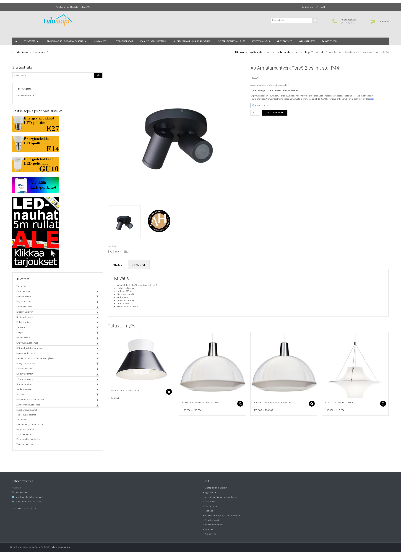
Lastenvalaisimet (24, 368)
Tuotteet (29, 41)
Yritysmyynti (284, 41)
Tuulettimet (21, 419)
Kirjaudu (309, 7)
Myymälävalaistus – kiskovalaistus (221, 497)
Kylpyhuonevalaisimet (27, 342)
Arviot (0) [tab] (139, 264)
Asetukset (240, 404)
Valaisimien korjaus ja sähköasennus (222, 515)
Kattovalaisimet (260, 52)
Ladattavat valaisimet (26, 409)
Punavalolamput (24, 434)
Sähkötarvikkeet (24, 389)
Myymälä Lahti (211, 492)
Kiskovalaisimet (23, 322)
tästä (371, 98)
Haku (98, 75)
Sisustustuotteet (24, 384)
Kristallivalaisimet (24, 311)
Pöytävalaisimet (24, 301)
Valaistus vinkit (212, 520)
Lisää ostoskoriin (275, 112)
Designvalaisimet (24, 317)
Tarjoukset (21, 286)
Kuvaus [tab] (117, 264)
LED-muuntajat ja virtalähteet (30, 399)
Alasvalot (20, 394)
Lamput (19, 332)
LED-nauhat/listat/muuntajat (29, 348)
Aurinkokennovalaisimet (28, 404)
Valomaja (209, 529)
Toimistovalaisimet (25, 444)
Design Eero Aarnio (25, 363)
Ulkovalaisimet (23, 337)
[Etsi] (315, 20)
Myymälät (100, 41)
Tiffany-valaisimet (24, 378)
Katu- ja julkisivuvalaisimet (29, 439)
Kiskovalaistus (261, 41)
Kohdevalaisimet (288, 52)
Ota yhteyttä (307, 41)
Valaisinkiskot (23, 327)
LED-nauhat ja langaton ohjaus (64, 41)
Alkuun (239, 52)
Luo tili (322, 7)
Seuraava (40, 52)
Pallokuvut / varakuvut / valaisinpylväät (35, 358)
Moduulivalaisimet (25, 429)
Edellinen (20, 52)
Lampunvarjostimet (25, 353)
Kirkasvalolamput (24, 373)
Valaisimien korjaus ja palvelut (191, 41)
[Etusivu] (16, 41)
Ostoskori (331, 41)
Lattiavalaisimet (23, 296)
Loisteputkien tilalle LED (231, 41)
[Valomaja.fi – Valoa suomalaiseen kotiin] (57, 20)
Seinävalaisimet (24, 306)
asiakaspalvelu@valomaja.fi (29, 497)
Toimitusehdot (124, 41)
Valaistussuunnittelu (153, 41)
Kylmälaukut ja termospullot (29, 424)
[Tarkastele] (141, 359)
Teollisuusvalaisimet (26, 414)
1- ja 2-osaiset (314, 52)
